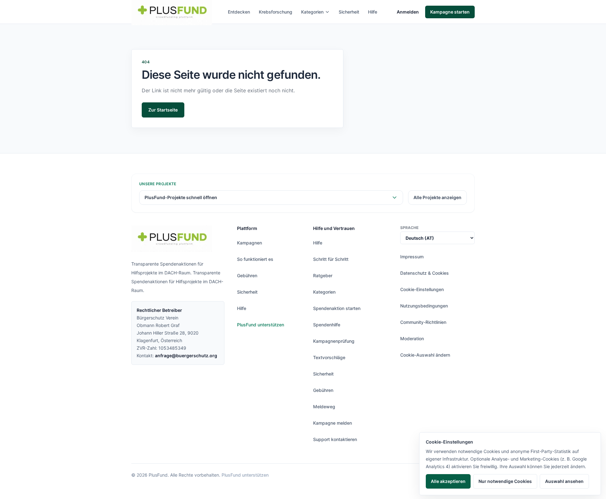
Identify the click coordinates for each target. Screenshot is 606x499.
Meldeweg (324, 406)
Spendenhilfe (326, 324)
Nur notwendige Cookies (505, 481)
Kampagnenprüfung (333, 341)
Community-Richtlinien (423, 322)
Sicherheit (349, 11)
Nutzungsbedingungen (424, 305)
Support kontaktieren (335, 439)
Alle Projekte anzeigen (437, 197)
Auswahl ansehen (564, 481)
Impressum (412, 256)
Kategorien (312, 11)
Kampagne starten (450, 11)
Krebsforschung (275, 11)
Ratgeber (322, 275)
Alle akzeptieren (448, 481)
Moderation (412, 338)
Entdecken (239, 11)
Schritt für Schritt (330, 259)
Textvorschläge (329, 357)
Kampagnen (249, 242)
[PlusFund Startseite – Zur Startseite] (171, 238)
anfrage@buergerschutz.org (186, 355)
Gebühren (247, 275)
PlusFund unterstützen (260, 324)
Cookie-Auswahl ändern (425, 355)
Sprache (409, 227)
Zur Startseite (163, 109)
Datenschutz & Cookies (424, 273)
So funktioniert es (255, 259)
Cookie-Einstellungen (422, 289)
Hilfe (372, 11)
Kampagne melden (332, 423)
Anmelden (408, 11)
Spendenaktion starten (336, 308)
